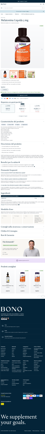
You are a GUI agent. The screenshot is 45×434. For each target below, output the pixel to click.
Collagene (25, 350)
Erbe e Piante (37, 346)
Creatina (24, 354)
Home (2, 14)
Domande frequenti (15, 383)
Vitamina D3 (3, 350)
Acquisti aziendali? (4, 384)
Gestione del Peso (4, 367)
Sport (13, 364)
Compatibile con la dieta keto (27, 371)
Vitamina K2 (3, 354)
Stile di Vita (25, 360)
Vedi (27, 11)
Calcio (13, 350)
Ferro (13, 353)
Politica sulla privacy (35, 430)
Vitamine (3, 346)
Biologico (24, 364)
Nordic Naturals (37, 365)
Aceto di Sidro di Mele (38, 352)
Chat (5, 252)
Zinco (13, 351)
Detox (2, 364)
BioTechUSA (36, 367)
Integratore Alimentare (27, 356)
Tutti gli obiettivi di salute (16, 371)
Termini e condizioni (27, 430)
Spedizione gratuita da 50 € (23, 1)
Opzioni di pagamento (27, 383)
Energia (2, 365)
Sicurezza (42, 430)
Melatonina (17, 14)
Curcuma (35, 351)
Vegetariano (25, 367)
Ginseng (35, 354)
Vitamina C (3, 351)
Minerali (14, 346)
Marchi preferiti (37, 360)
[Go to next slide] (43, 296)
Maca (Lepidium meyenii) (38, 355)
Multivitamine (3, 348)
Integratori (25, 346)
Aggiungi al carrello (23, 95)
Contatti (5, 254)
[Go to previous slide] (39, 296)
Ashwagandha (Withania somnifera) (38, 349)
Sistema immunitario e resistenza (16, 368)
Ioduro (13, 354)
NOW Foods (3, 17)
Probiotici (24, 351)
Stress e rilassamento (16, 365)
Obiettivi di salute (5, 360)
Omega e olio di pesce (27, 348)
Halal (24, 365)
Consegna (25, 381)
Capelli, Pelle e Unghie (5, 370)
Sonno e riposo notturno (16, 362)
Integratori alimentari (9, 14)
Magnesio (13, 348)
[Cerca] (42, 8)
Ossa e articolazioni (4, 362)
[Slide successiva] (42, 49)
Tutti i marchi (36, 370)
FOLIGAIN (35, 364)
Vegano (24, 362)
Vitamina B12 (3, 353)
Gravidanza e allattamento (17, 370)
